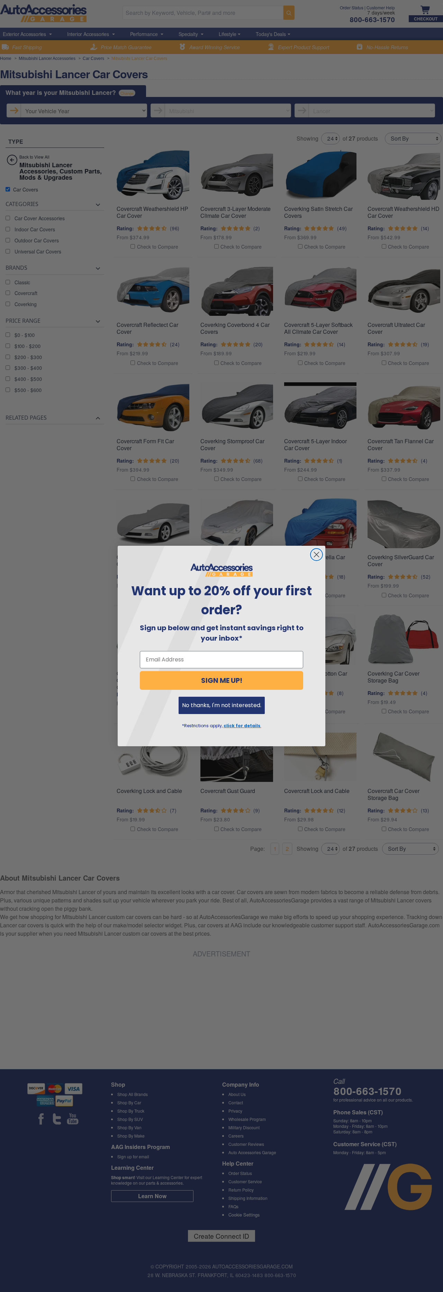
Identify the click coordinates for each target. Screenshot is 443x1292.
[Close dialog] (316, 555)
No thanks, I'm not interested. (221, 705)
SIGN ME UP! (221, 680)
